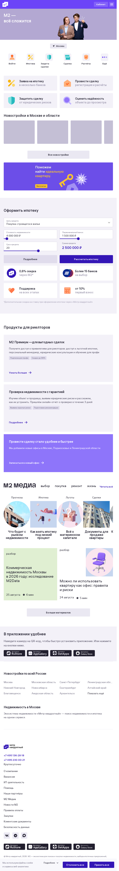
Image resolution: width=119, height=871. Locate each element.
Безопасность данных (16, 827)
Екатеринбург (68, 687)
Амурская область (42, 693)
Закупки (8, 816)
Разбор (11, 553)
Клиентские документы (17, 821)
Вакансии (9, 776)
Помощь (8, 788)
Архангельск (67, 693)
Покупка (60, 486)
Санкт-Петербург (70, 682)
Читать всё (106, 486)
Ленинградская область (102, 682)
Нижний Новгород (14, 687)
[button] (32, 865)
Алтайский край (97, 687)
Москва (8, 682)
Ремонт (76, 486)
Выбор (45, 486)
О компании (11, 771)
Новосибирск (39, 687)
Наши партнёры (13, 793)
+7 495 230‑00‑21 (14, 759)
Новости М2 (11, 804)
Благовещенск (12, 693)
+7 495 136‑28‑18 (14, 755)
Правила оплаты (13, 810)
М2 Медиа (10, 799)
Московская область (44, 682)
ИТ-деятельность (14, 782)
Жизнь (91, 486)
